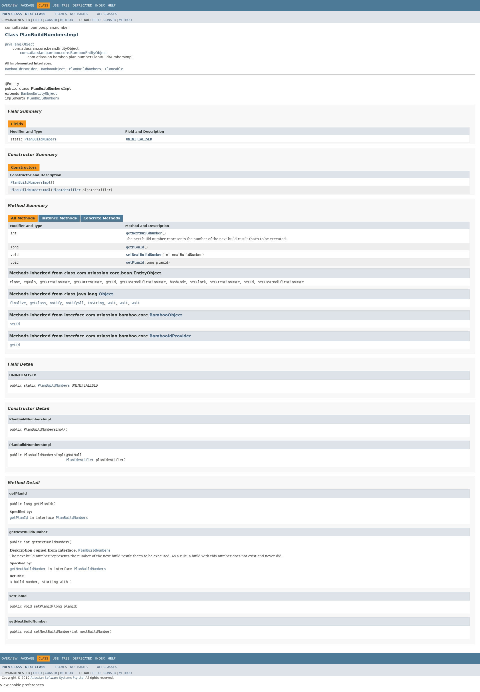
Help (112, 5)
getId (15, 345)
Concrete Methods (102, 218)
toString (96, 303)
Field (37, 20)
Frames (61, 14)
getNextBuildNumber (144, 233)
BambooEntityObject (39, 93)
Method (66, 20)
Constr (51, 20)
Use (55, 5)
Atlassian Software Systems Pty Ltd (57, 678)
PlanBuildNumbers (85, 69)
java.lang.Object (19, 44)
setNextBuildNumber (144, 255)
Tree (66, 5)
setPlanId (135, 262)
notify (56, 303)
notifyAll (75, 303)
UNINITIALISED (139, 139)
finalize (18, 303)
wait (112, 303)
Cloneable (114, 69)
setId (15, 324)
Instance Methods (59, 218)
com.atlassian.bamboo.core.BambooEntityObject (63, 53)
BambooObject (53, 69)
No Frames (79, 14)
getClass (38, 303)
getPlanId (135, 247)
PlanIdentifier (66, 190)
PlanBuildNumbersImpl (30, 182)
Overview (10, 5)
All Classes (107, 14)
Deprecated (82, 5)
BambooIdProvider (21, 69)
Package (27, 5)
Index (100, 5)
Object (106, 294)
